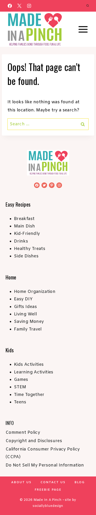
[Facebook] (10, 6)
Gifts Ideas (25, 307)
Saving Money (29, 321)
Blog (80, 482)
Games (21, 379)
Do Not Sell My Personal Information (45, 465)
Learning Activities (33, 372)
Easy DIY (23, 299)
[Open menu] (82, 29)
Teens (20, 402)
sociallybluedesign (48, 506)
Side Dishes (26, 256)
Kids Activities (29, 364)
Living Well (25, 314)
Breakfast (24, 219)
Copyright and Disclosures (34, 441)
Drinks (21, 241)
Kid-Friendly (27, 233)
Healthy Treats (29, 249)
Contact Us (53, 482)
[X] (19, 6)
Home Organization (34, 292)
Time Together (29, 395)
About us (21, 482)
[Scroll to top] (85, 497)
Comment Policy (23, 432)
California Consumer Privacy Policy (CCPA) (43, 453)
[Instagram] (29, 6)
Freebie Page (48, 490)
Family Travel (28, 329)
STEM (20, 387)
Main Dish (24, 226)
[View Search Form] (87, 6)
